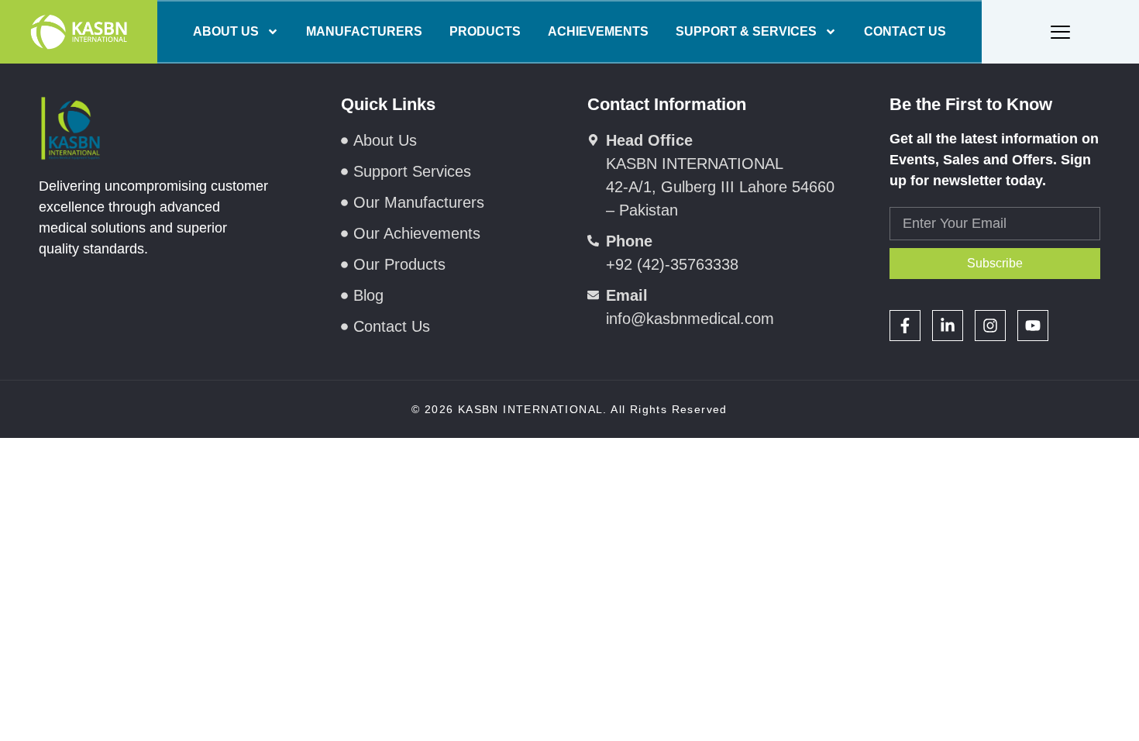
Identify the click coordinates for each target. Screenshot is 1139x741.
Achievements (598, 31)
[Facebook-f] (905, 325)
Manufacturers (364, 31)
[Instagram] (990, 325)
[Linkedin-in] (947, 325)
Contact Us (905, 31)
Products (485, 31)
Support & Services (746, 31)
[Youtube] (1032, 325)
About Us (226, 31)
